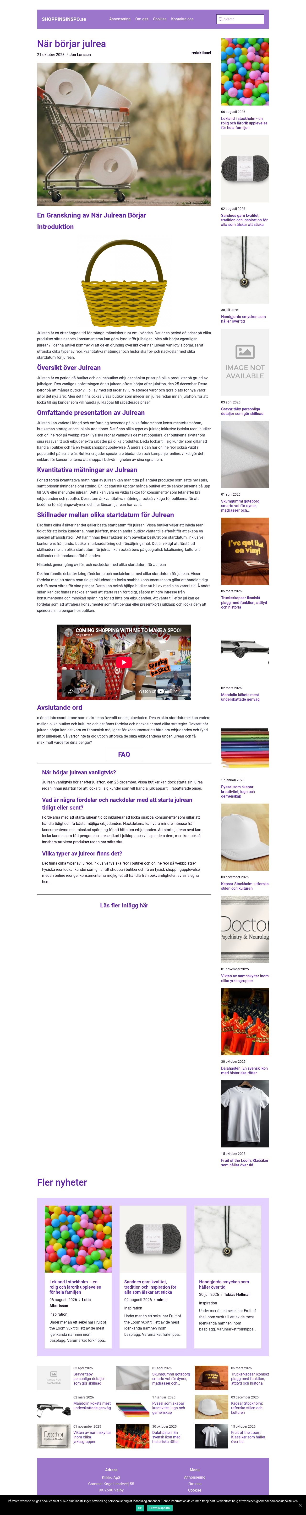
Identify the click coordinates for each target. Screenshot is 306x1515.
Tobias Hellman (237, 1294)
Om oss (141, 19)
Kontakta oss (182, 19)
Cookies (159, 19)
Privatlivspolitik (159, 1508)
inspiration (58, 1314)
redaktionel (201, 52)
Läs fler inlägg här (124, 905)
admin (162, 1299)
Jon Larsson (80, 54)
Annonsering (120, 19)
